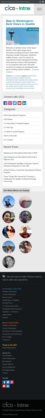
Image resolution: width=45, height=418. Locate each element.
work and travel (29, 88)
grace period (27, 82)
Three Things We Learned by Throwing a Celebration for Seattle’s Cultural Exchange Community (20, 179)
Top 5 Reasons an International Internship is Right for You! (20, 158)
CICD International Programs (15, 115)
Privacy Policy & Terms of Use (31, 410)
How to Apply (7, 337)
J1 (32, 82)
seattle (11, 86)
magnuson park (25, 84)
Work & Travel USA (10, 323)
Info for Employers (8, 367)
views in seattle (28, 86)
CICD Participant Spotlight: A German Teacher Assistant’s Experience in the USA (21, 165)
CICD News (8, 119)
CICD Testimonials (8, 358)
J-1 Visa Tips (8, 127)
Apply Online (6, 315)
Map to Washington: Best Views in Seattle (20, 22)
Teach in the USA (10, 136)
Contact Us (6, 340)
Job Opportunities (8, 370)
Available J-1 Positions (10, 312)
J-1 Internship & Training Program (16, 123)
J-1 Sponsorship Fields (10, 306)
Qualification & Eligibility (10, 300)
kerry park (16, 84)
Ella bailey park (17, 82)
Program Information (9, 291)
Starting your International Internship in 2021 (20, 153)
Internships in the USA (11, 289)
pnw (32, 84)
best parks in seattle (17, 78)
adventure (30, 76)
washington (20, 88)
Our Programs (7, 355)
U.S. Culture (16, 76)
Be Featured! (6, 361)
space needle (18, 86)
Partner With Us (7, 364)
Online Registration (9, 348)
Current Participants (9, 294)
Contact (5, 317)
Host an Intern (7, 297)
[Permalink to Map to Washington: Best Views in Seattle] (22, 36)
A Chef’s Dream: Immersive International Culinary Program (22, 171)
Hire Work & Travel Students (12, 331)
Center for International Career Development (15, 1)
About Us (6, 353)
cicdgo (30, 80)
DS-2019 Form (7, 303)
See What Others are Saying (16, 190)
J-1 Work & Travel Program (14, 132)
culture (35, 80)
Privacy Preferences (10, 414)
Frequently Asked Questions (12, 309)
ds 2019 (8, 82)
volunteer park (10, 88)
